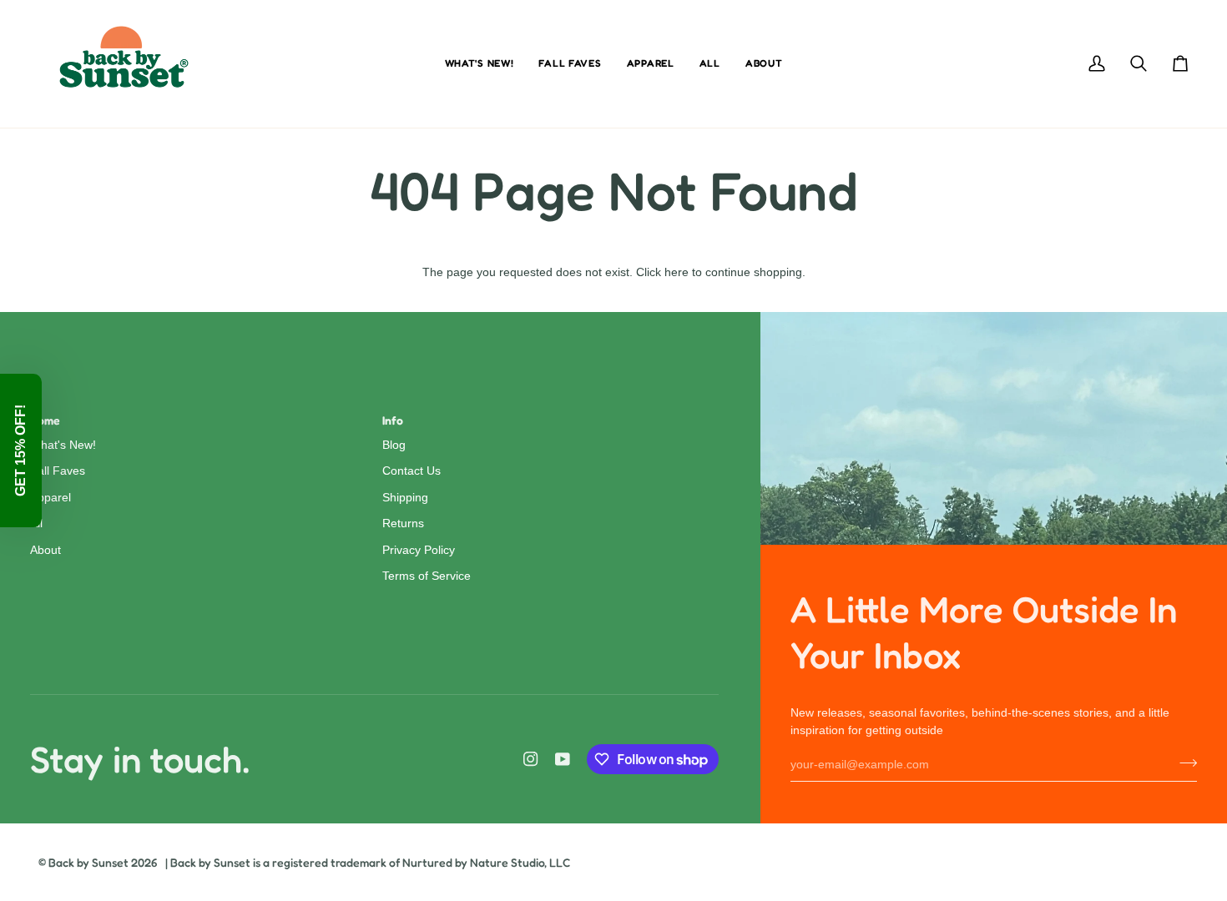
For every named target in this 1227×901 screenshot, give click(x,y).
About (45, 550)
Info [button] (392, 420)
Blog (394, 445)
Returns (403, 523)
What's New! (63, 445)
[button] (21, 450)
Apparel (50, 497)
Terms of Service (426, 576)
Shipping (405, 497)
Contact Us (411, 471)
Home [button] (45, 420)
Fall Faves (57, 471)
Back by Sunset (88, 862)
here (676, 272)
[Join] (1183, 762)
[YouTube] (562, 759)
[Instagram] (530, 759)
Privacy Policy (418, 550)
